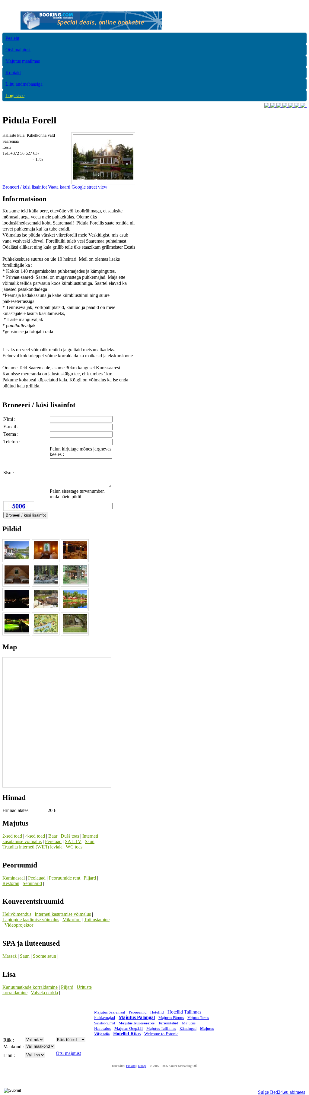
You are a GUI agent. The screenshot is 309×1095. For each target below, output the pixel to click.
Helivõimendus (16, 914)
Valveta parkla (44, 992)
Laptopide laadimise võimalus (30, 919)
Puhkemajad (104, 1017)
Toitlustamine (97, 919)
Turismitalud (168, 1023)
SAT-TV (73, 841)
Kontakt (13, 72)
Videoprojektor (19, 925)
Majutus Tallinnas (161, 1028)
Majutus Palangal (137, 1017)
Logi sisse (14, 95)
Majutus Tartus (198, 1018)
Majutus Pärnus (171, 1017)
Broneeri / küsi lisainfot (24, 186)
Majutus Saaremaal (109, 1012)
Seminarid (32, 883)
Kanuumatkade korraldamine (30, 987)
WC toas (74, 846)
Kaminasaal (13, 877)
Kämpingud (188, 1029)
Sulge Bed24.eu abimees (281, 1092)
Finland (130, 1066)
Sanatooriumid (104, 1023)
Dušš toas (70, 836)
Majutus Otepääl (128, 1028)
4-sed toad (35, 836)
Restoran (10, 883)
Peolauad (37, 877)
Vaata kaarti (59, 186)
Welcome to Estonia (161, 1034)
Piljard (90, 877)
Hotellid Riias (127, 1033)
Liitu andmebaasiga (24, 84)
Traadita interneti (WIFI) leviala (32, 846)
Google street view (89, 186)
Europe (142, 1066)
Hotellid (157, 1012)
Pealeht (12, 38)
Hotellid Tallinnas (184, 1011)
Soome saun (44, 956)
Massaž (9, 956)
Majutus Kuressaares (136, 1023)
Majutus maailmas (22, 61)
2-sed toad (12, 836)
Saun (89, 841)
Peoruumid (138, 1012)
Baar (52, 836)
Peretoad (53, 841)
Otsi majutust (17, 49)
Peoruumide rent (64, 877)
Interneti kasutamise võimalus (63, 914)
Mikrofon (71, 919)
